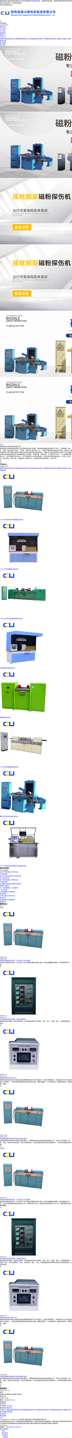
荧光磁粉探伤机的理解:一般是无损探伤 (13, 1019)
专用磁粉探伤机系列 (50, 39)
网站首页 (3, 27)
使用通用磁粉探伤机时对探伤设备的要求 (13, 1138)
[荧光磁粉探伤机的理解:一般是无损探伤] (23, 1014)
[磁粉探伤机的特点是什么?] (23, 1073)
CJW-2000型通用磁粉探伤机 (9, 569)
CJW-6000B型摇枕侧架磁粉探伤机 (11, 618)
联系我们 (3, 44)
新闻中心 (3, 35)
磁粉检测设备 (7, 1412)
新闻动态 (3, 33)
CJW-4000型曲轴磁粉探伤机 (9, 767)
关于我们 (3, 29)
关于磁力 (3, 31)
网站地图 (3, 1416)
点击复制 (22, 1419)
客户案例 (3, 43)
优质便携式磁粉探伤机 (7, 668)
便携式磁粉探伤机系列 (7, 39)
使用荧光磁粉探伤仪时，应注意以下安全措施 (15, 960)
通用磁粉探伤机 (5, 717)
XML (1, 1417)
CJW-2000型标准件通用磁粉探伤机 (11, 519)
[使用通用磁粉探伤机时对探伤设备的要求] (23, 1133)
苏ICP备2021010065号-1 (14, 1427)
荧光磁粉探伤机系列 (36, 39)
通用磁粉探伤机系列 (22, 39)
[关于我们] (1, 460)
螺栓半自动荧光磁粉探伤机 (9, 816)
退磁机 (59, 39)
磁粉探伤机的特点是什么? (8, 1078)
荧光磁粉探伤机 (35, 1)
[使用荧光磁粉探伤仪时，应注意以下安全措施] (23, 955)
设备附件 (65, 39)
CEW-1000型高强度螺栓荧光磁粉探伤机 (13, 866)
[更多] (2, 1148)
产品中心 (3, 37)
